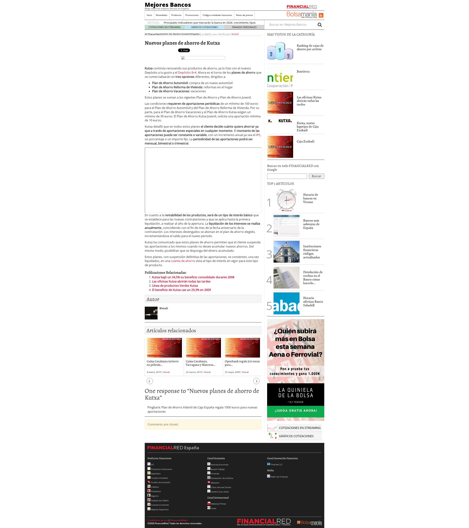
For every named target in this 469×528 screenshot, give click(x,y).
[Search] (320, 24)
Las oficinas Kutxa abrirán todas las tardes (181, 281)
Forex (213, 508)
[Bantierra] (280, 77)
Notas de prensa (244, 15)
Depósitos (155, 473)
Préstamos (155, 491)
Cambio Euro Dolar (219, 491)
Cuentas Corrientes (159, 504)
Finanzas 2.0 (276, 464)
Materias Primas (218, 503)
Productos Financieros (161, 469)
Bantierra (303, 71)
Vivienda (214, 473)
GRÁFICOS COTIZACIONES (204, 27)
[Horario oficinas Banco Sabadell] (287, 303)
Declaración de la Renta (221, 478)
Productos (176, 15)
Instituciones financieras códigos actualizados (312, 251)
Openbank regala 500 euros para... (242, 363)
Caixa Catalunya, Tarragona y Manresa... (200, 363)
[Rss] (321, 16)
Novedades (161, 15)
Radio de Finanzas (279, 476)
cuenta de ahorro (183, 261)
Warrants (214, 482)
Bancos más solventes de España (311, 224)
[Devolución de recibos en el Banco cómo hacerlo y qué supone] (287, 278)
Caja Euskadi (305, 141)
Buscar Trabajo (217, 469)
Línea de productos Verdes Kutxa (175, 286)
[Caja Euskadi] (280, 146)
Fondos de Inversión (160, 482)
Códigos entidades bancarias (217, 15)
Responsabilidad (178, 520)
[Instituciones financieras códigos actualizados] (287, 252)
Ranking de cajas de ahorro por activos (310, 47)
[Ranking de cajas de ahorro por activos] (280, 51)
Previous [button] (150, 383)
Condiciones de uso (157, 520)
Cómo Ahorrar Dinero (220, 487)
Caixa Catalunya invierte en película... (163, 363)
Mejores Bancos (168, 4)
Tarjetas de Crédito (159, 500)
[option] (164, 357)
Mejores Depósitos (159, 509)
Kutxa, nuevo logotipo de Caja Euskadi (308, 126)
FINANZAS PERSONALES (244, 27)
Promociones (192, 15)
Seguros (154, 495)
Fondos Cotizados (159, 478)
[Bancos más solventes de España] (287, 226)
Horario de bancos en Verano (310, 198)
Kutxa (148, 34)
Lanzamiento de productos (169, 34)
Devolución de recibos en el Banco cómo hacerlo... (313, 277)
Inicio (149, 15)
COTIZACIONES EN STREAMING (165, 27)
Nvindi (235, 34)
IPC (258, 135)
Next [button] (256, 383)
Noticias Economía (219, 464)
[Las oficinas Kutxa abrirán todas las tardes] (280, 102)
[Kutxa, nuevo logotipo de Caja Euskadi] (280, 121)
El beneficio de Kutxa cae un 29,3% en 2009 (181, 290)
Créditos (154, 487)
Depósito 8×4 (187, 72)
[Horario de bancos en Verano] (287, 200)
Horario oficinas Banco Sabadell (313, 301)
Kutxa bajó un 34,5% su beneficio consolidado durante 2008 (193, 277)
